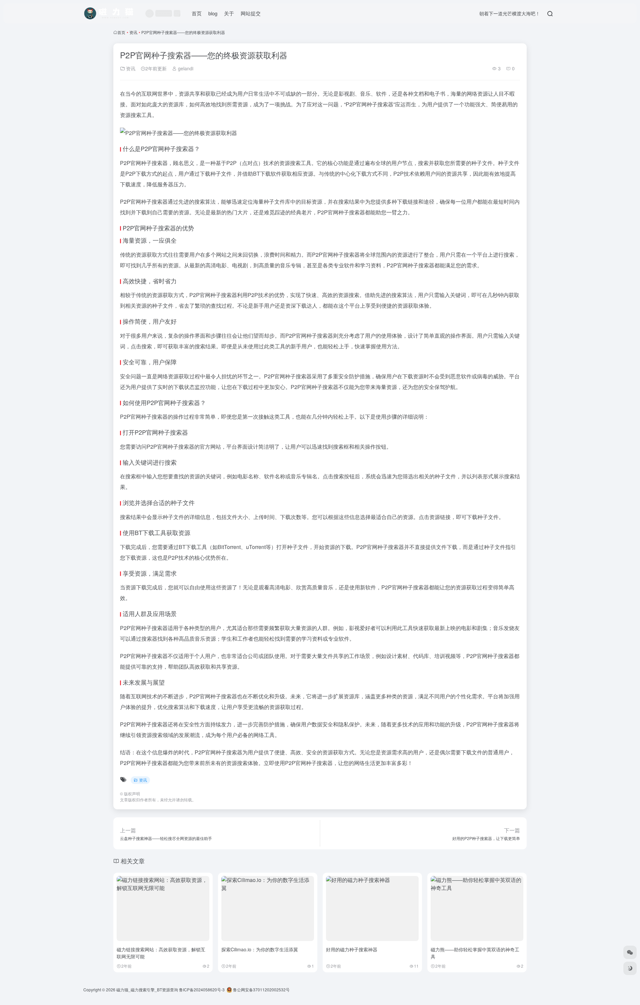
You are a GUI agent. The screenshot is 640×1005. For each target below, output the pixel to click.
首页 (197, 13)
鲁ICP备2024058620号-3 (202, 989)
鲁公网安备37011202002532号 (261, 989)
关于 (229, 13)
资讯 (133, 32)
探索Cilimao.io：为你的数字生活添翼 (259, 949)
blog (212, 13)
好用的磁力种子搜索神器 (351, 949)
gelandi (185, 68)
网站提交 (251, 13)
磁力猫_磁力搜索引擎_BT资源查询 (147, 989)
